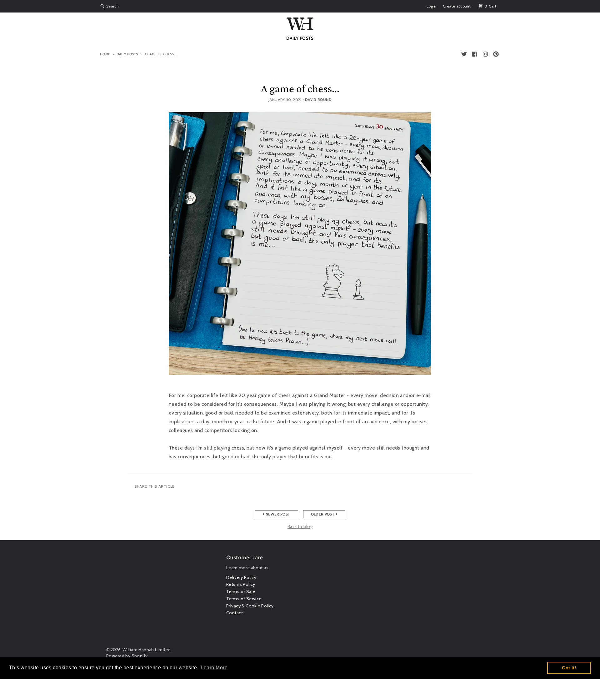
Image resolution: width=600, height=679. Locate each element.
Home (105, 54)
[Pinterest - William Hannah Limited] (496, 54)
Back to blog (300, 526)
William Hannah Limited (146, 649)
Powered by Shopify (127, 656)
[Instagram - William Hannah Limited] (485, 54)
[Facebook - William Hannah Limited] (475, 54)
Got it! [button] (569, 667)
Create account (457, 6)
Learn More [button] (214, 667)
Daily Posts (127, 54)
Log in (432, 6)
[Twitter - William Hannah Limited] (464, 54)
